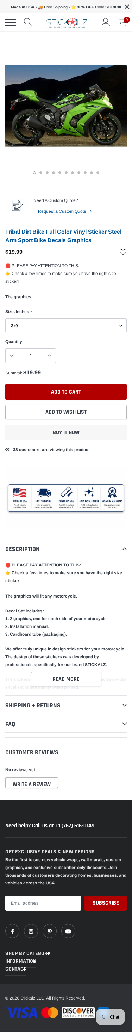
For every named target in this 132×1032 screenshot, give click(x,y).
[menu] (10, 22)
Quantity (13, 341)
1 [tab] (34, 172)
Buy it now (66, 432)
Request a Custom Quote (62, 211)
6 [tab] (66, 172)
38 (15, 449)
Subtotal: (13, 373)
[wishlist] (123, 252)
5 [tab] (59, 172)
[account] (106, 22)
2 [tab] (40, 172)
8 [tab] (78, 172)
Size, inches (18, 311)
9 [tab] (85, 172)
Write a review (32, 784)
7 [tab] (72, 172)
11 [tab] (97, 172)
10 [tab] (91, 172)
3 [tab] (47, 172)
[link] (12, 931)
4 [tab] (53, 172)
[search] (28, 22)
